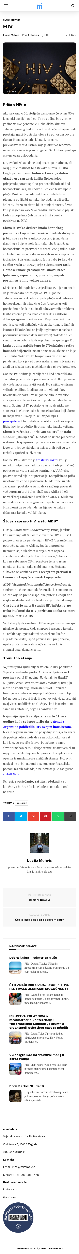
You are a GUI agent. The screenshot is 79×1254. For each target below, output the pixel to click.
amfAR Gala (11, 774)
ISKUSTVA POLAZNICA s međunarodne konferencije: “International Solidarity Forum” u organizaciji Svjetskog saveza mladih (38, 1021)
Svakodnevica (11, 20)
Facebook (9, 1197)
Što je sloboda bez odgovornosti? (39, 917)
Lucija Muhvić (11, 35)
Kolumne (22, 803)
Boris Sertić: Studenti (26, 1086)
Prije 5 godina (30, 35)
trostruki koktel (47, 460)
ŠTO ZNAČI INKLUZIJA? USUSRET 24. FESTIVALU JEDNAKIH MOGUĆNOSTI (39, 987)
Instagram (10, 1189)
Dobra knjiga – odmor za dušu (33, 958)
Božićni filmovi (39, 897)
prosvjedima (11, 421)
